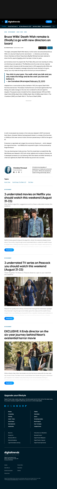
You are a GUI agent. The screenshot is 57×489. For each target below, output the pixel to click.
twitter (21, 172)
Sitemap (19, 470)
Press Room (19, 467)
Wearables (36, 414)
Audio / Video (7, 182)
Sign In (49, 22)
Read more (9, 250)
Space (35, 416)
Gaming (10, 416)
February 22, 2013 (37, 81)
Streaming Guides (38, 419)
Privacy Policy (20, 464)
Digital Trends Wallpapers (39, 437)
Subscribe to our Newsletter (40, 432)
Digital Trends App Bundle (40, 442)
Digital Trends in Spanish (39, 440)
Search (54, 22)
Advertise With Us (12, 437)
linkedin (19, 172)
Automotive (11, 426)
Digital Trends (10, 24)
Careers (5, 464)
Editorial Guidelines (12, 440)
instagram (16, 172)
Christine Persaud (9, 47)
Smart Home (11, 421)
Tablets (36, 411)
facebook (13, 172)
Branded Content (38, 435)
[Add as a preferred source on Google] (42, 48)
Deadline (19, 58)
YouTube (14, 406)
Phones (10, 411)
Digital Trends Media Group (12, 479)
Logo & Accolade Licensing (14, 442)
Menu (2, 22)
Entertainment (11, 424)
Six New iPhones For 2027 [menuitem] (25, 26)
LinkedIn (23, 406)
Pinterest (20, 406)
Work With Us (7, 467)
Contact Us (10, 435)
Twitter (11, 406)
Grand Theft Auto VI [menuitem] (13, 26)
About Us (10, 432)
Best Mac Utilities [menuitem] (37, 26)
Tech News (30, 182)
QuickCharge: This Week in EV (19, 182)
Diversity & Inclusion (8, 470)
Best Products (37, 421)
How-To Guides (37, 424)
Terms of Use (7, 473)
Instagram (8, 406)
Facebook (5, 406)
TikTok (17, 406)
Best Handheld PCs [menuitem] (46, 26)
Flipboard (26, 406)
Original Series (37, 426)
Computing (11, 414)
